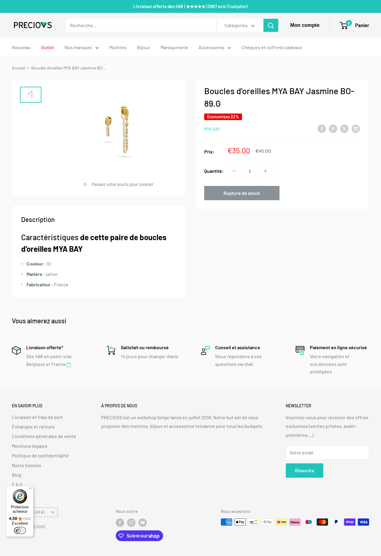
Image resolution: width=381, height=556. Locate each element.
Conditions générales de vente (44, 436)
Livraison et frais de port (37, 417)
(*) (69, 364)
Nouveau (21, 47)
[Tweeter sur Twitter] (344, 128)
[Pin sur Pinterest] (333, 128)
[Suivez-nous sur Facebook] (120, 522)
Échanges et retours (33, 426)
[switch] (20, 530)
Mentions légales (29, 446)
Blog (16, 475)
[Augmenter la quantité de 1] (265, 171)
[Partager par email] (356, 128)
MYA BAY (212, 128)
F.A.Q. (18, 484)
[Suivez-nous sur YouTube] (142, 522)
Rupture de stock (242, 193)
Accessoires (211, 47)
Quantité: (214, 171)
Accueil (18, 67)
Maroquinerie (174, 47)
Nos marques (78, 47)
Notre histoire (26, 465)
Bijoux (143, 47)
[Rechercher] (270, 25)
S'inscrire (304, 470)
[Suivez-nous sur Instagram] (131, 522)
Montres (118, 47)
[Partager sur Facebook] (322, 128)
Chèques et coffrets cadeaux (271, 47)
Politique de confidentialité (40, 455)
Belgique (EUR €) (30, 512)
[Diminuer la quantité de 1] (234, 171)
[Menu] (30, 489)
